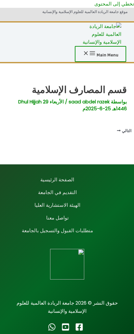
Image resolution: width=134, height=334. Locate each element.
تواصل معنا (57, 218)
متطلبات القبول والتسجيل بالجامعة (57, 230)
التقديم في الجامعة (57, 192)
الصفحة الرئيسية (57, 179)
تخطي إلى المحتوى (114, 4)
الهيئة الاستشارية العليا (57, 205)
